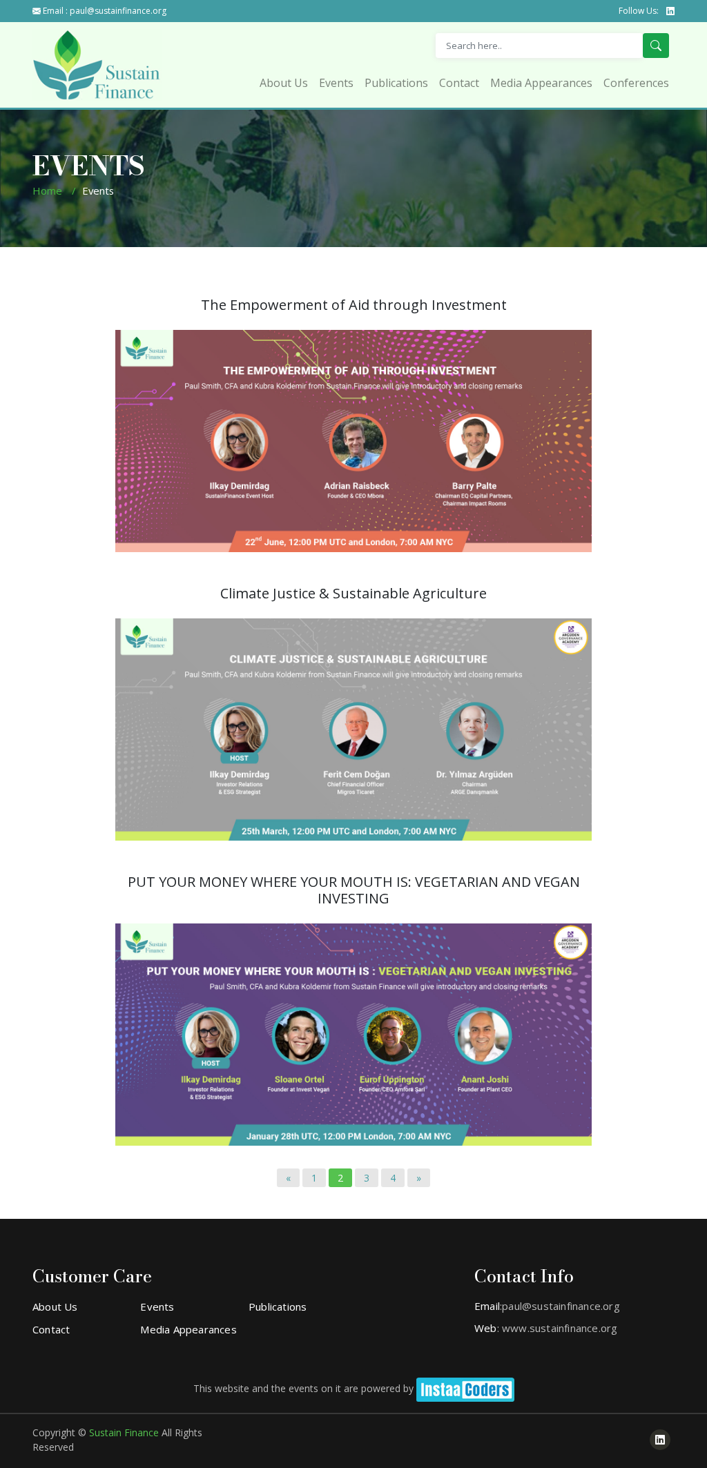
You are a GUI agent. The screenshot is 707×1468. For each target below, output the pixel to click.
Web (485, 1328)
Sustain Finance (125, 1432)
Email (487, 1306)
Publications (396, 82)
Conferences (636, 82)
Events (336, 82)
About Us (284, 82)
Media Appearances (541, 82)
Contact (459, 82)
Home (47, 190)
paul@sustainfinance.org (118, 11)
